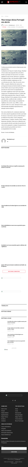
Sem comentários (12, 27)
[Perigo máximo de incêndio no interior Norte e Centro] (14, 177)
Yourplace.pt (17, 459)
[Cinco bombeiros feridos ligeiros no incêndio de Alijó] (14, 197)
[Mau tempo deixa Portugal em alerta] (14, 38)
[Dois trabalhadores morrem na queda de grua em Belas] (14, 216)
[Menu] (2, 2)
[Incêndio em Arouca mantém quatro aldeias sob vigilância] (14, 236)
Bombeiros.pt (12, 25)
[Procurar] (26, 2)
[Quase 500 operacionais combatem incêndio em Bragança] (14, 256)
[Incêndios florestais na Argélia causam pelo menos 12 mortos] (14, 157)
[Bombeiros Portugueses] (14, 2)
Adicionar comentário (14, 271)
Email (2, 446)
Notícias (4, 27)
